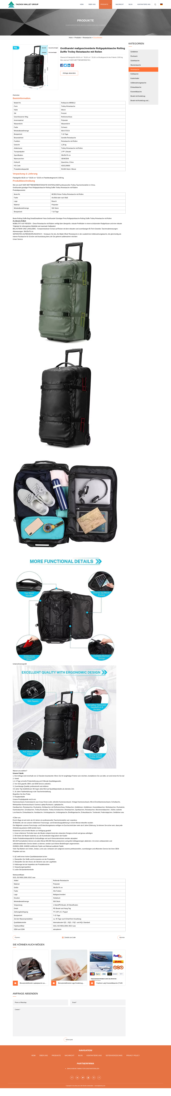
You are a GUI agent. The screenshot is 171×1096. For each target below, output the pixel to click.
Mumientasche (136, 65)
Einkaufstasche (136, 87)
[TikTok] (99, 1077)
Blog (131, 4)
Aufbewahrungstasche (138, 83)
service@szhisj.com (100, 1085)
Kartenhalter (135, 78)
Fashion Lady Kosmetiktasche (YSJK (109, 983)
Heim (82, 4)
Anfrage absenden (69, 73)
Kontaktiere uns (143, 4)
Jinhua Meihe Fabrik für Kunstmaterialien (83, 1068)
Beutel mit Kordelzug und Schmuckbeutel (139, 101)
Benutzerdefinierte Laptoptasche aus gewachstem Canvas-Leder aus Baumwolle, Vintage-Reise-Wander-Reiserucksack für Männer (33, 984)
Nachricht (120, 4)
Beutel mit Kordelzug (138, 96)
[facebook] (72, 1077)
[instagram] (93, 1077)
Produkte (104, 4)
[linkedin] (77, 1077)
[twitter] (83, 1077)
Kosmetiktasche (136, 92)
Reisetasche (87, 37)
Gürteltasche (135, 60)
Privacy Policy (133, 1055)
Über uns (91, 4)
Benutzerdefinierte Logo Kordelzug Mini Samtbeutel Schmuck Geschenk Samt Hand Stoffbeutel (71, 984)
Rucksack (134, 56)
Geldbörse (134, 52)
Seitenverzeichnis (114, 1055)
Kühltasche (134, 74)
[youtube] (88, 1077)
